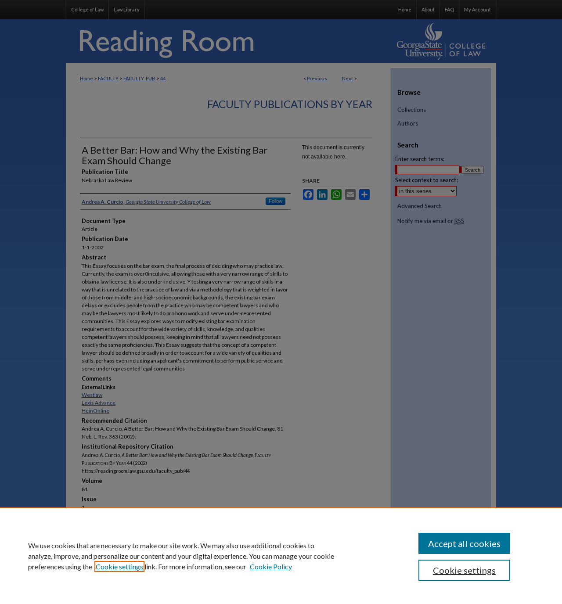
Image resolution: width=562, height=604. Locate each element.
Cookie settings (119, 566)
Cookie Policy (271, 566)
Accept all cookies (464, 543)
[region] (281, 555)
